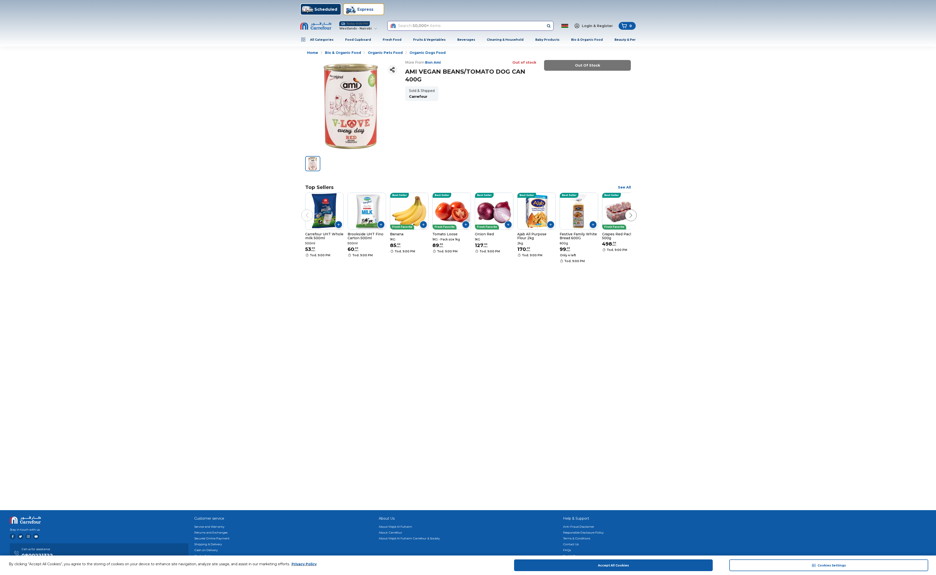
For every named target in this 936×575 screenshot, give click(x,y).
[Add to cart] (338, 224)
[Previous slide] (302, 210)
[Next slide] (626, 210)
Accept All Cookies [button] (613, 565)
